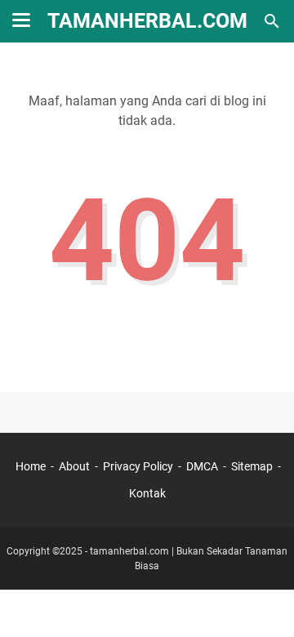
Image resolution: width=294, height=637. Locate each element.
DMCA (202, 466)
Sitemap (252, 466)
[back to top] (261, 600)
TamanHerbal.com (147, 21)
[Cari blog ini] (272, 21)
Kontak (147, 493)
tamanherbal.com (129, 551)
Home (31, 466)
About (74, 466)
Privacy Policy (138, 466)
